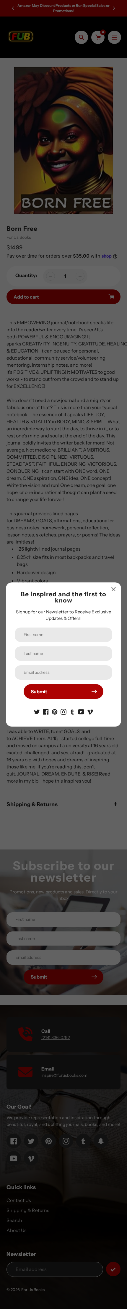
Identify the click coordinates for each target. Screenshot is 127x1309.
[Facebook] (46, 711)
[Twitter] (37, 711)
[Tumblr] (72, 711)
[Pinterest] (55, 711)
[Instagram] (63, 711)
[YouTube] (81, 711)
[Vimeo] (90, 711)
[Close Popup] (113, 589)
